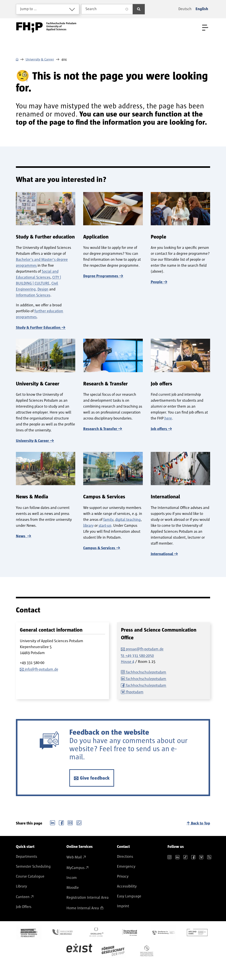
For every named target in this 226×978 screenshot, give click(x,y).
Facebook (61, 822)
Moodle (72, 888)
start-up (105, 526)
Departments (26, 857)
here (168, 418)
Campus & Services (99, 548)
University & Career (40, 59)
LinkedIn (52, 822)
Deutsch (185, 9)
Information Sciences (33, 295)
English (202, 9)
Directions (125, 857)
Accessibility (127, 886)
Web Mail (74, 857)
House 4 (127, 662)
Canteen (23, 897)
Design (43, 289)
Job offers (159, 429)
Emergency (126, 867)
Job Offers (23, 907)
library (88, 526)
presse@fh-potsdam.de (145, 649)
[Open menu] (205, 28)
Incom (71, 878)
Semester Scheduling (33, 867)
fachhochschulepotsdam (146, 672)
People (156, 282)
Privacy (122, 876)
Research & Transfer (100, 429)
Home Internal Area (82, 908)
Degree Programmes (100, 276)
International (162, 554)
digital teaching (128, 520)
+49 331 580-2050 (139, 656)
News (21, 536)
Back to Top (200, 823)
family (108, 520)
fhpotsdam (134, 692)
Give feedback (94, 778)
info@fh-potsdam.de (41, 669)
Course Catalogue (30, 876)
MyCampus (75, 868)
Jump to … (28, 9)
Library (21, 886)
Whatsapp (79, 822)
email (70, 822)
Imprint (123, 906)
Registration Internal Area (87, 898)
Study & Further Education (38, 328)
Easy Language (129, 896)
